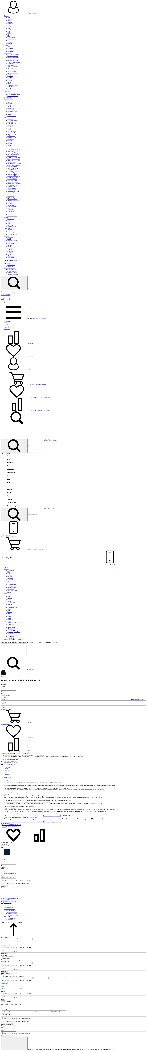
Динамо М (10, 109)
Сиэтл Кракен (11, 188)
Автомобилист (11, 123)
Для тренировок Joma (13, 632)
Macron (9, 19)
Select (9, 29)
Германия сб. (11, 229)
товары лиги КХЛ (12, 120)
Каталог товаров (5, 453)
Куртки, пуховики (12, 73)
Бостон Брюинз (11, 162)
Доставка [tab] (6, 794)
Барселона (10, 212)
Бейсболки (10, 79)
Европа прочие (8, 242)
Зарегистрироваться (6, 1002)
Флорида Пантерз (12, 171)
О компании (11, 265)
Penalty (9, 34)
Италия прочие (11, 226)
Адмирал (10, 125)
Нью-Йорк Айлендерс (13, 176)
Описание (7, 767)
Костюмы (10, 68)
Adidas (9, 26)
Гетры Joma (10, 624)
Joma (8, 20)
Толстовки (10, 69)
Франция (6, 236)
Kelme (9, 25)
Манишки (10, 83)
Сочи (9, 142)
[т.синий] (7, 854)
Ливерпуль (10, 197)
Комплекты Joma (12, 635)
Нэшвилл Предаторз (13, 173)
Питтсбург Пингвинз (13, 149)
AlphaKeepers (11, 37)
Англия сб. (10, 196)
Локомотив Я (11, 133)
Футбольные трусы (13, 59)
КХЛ (5, 117)
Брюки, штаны (11, 71)
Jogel (8, 17)
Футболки (10, 76)
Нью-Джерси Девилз (13, 159)
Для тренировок (12, 65)
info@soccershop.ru (6, 298)
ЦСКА (9, 105)
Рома (8, 223)
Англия (6, 194)
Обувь (6, 45)
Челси (9, 202)
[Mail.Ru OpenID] (4, 1006)
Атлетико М (10, 211)
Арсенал (9, 203)
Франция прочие (12, 240)
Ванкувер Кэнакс (12, 180)
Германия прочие (12, 234)
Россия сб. (10, 102)
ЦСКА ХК (10, 146)
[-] (5, 697)
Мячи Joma (10, 629)
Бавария (9, 231)
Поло (9, 74)
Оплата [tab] (6, 780)
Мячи (9, 82)
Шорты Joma (11, 636)
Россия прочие (11, 116)
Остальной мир (8, 251)
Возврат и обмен (12, 272)
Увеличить (29, 669)
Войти (28, 369)
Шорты (9, 77)
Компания (7, 263)
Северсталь (10, 139)
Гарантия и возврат (9, 771)
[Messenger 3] (55, 440)
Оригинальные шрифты (14, 94)
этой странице (44, 793)
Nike (8, 40)
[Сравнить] (39, 841)
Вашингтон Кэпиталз (13, 151)
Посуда (9, 249)
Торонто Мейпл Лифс (13, 157)
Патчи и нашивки (12, 96)
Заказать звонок (8, 536)
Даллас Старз (11, 186)
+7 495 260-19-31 (5, 295)
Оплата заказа (11, 269)
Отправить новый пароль (7, 1035)
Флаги (9, 246)
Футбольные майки (13, 57)
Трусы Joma (10, 633)
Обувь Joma (10, 638)
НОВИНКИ (7, 97)
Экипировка (7, 53)
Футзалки (10, 48)
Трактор (9, 145)
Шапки (9, 80)
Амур (9, 128)
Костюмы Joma (11, 625)
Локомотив (10, 108)
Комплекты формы (12, 56)
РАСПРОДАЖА (8, 99)
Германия (7, 228)
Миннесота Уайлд (12, 182)
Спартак (9, 103)
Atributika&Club (12, 39)
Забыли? (3, 991)
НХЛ (5, 148)
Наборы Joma (11, 630)
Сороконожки (11, 49)
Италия (6, 217)
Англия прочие (11, 206)
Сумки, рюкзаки (12, 85)
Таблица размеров (12, 274)
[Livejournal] (2, 1006)
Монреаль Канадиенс (13, 160)
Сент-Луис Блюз (12, 169)
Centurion (10, 23)
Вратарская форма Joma (14, 622)
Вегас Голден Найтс (13, 185)
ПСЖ (9, 239)
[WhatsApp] (46, 440)
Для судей (10, 89)
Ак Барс (9, 126)
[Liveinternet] (6, 1006)
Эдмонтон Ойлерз (12, 177)
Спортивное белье (12, 66)
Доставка (6, 322)
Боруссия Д (10, 232)
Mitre (8, 36)
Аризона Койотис (12, 193)
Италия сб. (10, 219)
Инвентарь (10, 86)
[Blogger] (9, 1006)
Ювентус (10, 225)
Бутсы (9, 46)
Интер (9, 220)
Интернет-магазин (9, 268)
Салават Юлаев (11, 137)
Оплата (6, 324)
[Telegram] (50, 440)
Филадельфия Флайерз (14, 163)
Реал (8, 214)
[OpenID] (11, 1006)
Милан (9, 222)
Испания (6, 208)
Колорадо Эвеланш (13, 191)
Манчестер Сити (12, 199)
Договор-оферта (8, 907)
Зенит (9, 106)
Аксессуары (10, 88)
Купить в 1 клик (5, 724)
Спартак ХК (11, 143)
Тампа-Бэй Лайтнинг (13, 168)
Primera (9, 22)
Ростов (9, 113)
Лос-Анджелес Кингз (13, 165)
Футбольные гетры (13, 60)
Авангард (10, 122)
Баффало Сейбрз (12, 179)
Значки (9, 248)
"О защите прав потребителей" (52, 816)
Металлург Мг (11, 134)
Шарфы (9, 245)
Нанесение (7, 91)
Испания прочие (12, 216)
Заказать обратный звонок (8, 901)
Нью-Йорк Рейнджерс (13, 153)
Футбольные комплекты (14, 62)
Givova (9, 42)
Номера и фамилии (13, 93)
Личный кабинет (31, 13)
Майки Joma (11, 627)
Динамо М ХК (11, 131)
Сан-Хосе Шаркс (12, 166)
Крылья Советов (12, 111)
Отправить (4, 886)
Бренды (6, 16)
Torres (9, 31)
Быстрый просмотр (6, 842)
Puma (9, 28)
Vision (9, 33)
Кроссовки (10, 51)
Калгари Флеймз (12, 174)
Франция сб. (11, 237)
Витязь (9, 129)
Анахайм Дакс (11, 189)
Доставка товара (12, 271)
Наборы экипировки (13, 54)
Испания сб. (11, 209)
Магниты (10, 256)
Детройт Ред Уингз (13, 154)
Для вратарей (11, 63)
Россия (6, 100)
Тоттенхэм (10, 205)
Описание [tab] (7, 774)
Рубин (9, 114)
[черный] (7, 695)
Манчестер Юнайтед (13, 200)
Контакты (10, 266)
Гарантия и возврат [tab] (9, 808)
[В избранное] (14, 841)
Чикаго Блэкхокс (12, 156)
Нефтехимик (11, 136)
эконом (9, 43)
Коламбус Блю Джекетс (14, 183)
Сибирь (9, 140)
